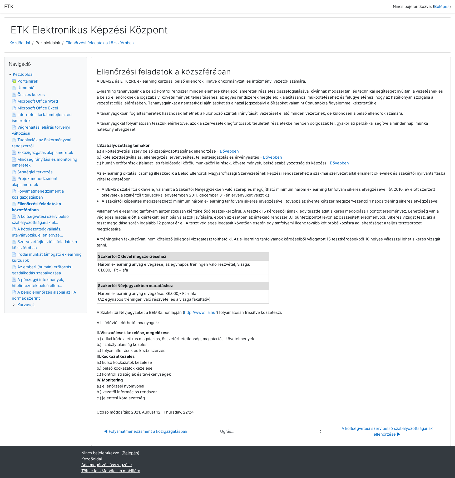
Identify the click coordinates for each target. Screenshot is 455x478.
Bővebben (229, 151)
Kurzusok (26, 304)
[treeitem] (45, 190)
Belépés (441, 6)
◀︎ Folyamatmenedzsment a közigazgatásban (145, 431)
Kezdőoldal (19, 42)
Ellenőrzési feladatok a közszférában (100, 42)
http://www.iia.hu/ (200, 312)
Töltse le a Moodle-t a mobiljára (110, 470)
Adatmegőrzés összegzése (106, 464)
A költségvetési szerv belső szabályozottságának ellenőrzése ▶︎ (388, 431)
